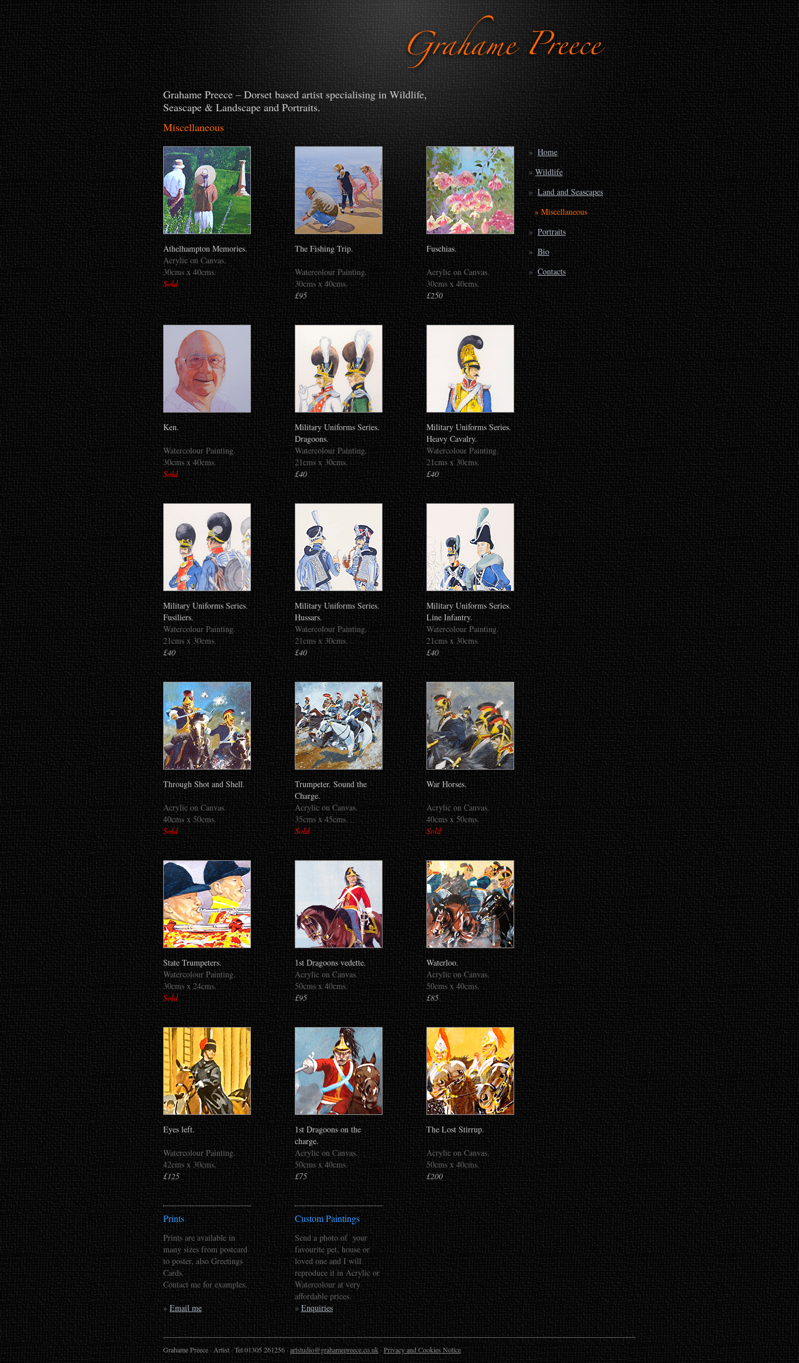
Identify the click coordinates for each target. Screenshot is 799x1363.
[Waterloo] (470, 944)
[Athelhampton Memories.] (207, 230)
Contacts (552, 271)
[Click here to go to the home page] (506, 72)
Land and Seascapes (570, 191)
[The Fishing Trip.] (339, 230)
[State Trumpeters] (207, 944)
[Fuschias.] (470, 230)
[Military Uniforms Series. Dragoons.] (339, 409)
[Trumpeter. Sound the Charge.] (339, 766)
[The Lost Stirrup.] (470, 1111)
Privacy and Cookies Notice (422, 1349)
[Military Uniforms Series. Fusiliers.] (207, 587)
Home (547, 151)
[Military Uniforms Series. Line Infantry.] (470, 587)
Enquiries (317, 1307)
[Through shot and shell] (207, 766)
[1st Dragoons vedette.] (339, 944)
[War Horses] (470, 766)
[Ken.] (207, 409)
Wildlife (549, 171)
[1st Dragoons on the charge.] (339, 1111)
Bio (543, 251)
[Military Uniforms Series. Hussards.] (339, 587)
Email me (186, 1307)
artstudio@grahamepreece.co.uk (334, 1349)
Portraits (552, 231)
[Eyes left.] (207, 1111)
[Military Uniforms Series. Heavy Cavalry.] (470, 409)
